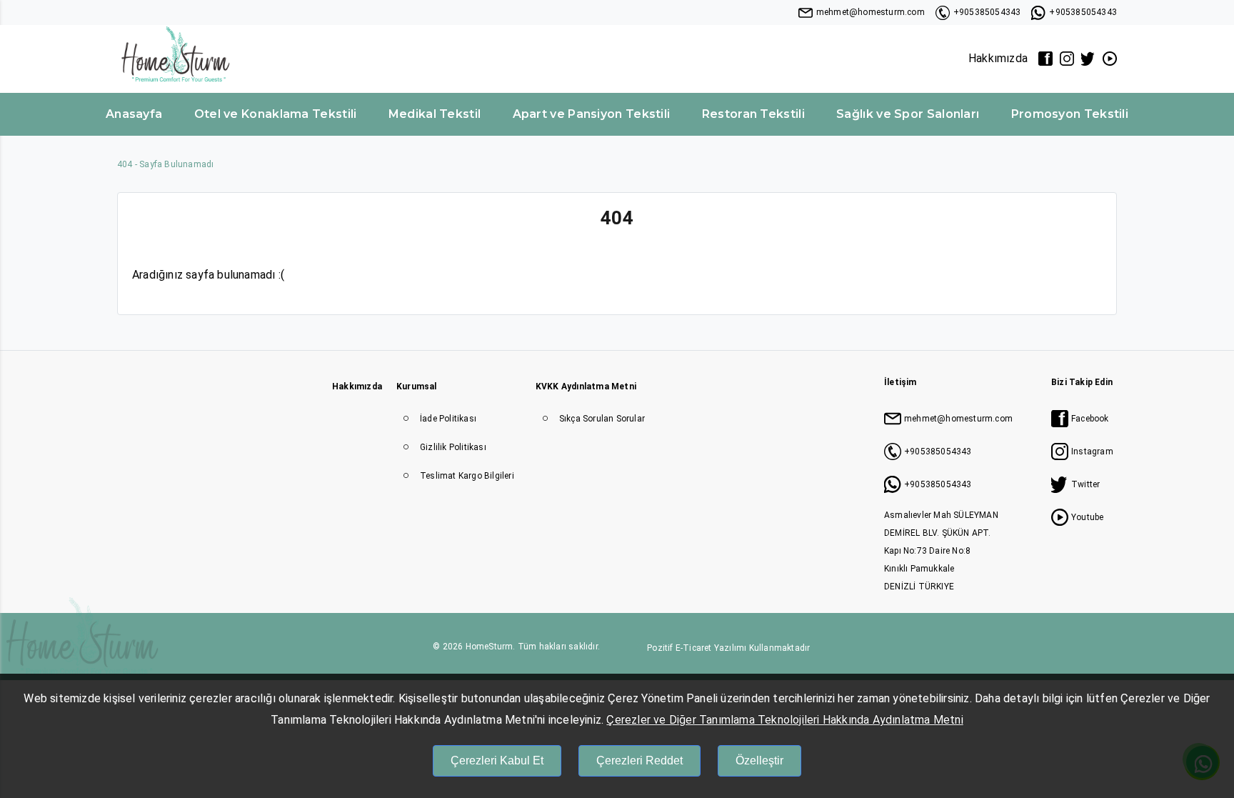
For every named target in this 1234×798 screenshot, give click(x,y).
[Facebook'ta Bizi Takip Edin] (1045, 58)
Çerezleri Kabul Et (497, 760)
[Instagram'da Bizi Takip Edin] (1067, 58)
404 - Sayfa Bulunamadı (165, 164)
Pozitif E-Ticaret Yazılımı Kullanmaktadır (728, 648)
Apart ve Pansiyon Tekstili (592, 114)
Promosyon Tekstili (1069, 114)
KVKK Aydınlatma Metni (586, 386)
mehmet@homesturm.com (870, 12)
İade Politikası (448, 419)
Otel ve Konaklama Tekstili (275, 114)
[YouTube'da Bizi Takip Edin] (1110, 58)
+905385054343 (987, 12)
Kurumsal (416, 386)
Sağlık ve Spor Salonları (907, 114)
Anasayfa (134, 114)
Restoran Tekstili (753, 114)
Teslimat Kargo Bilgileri (467, 476)
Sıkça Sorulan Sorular (602, 419)
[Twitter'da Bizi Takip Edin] (1088, 58)
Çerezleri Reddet (639, 760)
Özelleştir (759, 760)
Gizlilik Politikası (453, 447)
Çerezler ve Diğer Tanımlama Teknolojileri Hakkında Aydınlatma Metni (784, 720)
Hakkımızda (998, 58)
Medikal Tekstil (434, 114)
